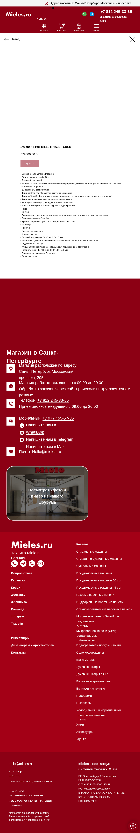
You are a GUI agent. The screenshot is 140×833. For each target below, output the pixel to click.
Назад (15, 39)
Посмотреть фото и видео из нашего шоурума (47, 496)
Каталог (44, 30)
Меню (96, 30)
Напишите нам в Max (45, 446)
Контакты (79, 30)
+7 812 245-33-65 (116, 11)
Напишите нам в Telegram (49, 439)
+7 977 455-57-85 (58, 418)
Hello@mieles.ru (46, 451)
